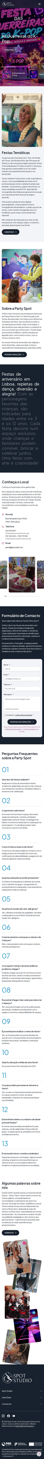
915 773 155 (23, 536)
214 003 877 (10, 530)
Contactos (6, 1404)
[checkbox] (4, 715)
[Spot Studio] (8, 4)
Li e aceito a (20, 715)
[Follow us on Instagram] (3, 1416)
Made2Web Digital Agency (24, 1426)
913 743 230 (10, 536)
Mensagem (9, 694)
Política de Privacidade (13, 729)
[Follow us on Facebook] (8, 1416)
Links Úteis (6, 1397)
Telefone (8, 684)
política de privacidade (23, 715)
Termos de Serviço (30, 729)
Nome (7, 665)
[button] (10, 50)
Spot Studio (7, 1391)
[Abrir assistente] (39, 1454)
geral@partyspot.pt (14, 547)
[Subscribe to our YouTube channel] (14, 1416)
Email (6, 674)
